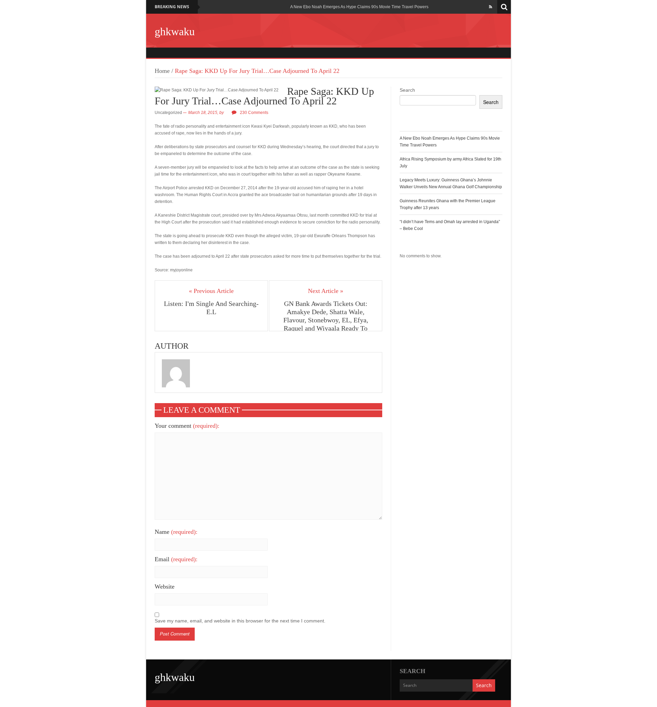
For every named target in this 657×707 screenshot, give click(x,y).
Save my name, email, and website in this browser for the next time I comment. (240, 621)
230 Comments (254, 112)
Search (407, 90)
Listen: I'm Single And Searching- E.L (211, 308)
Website (165, 586)
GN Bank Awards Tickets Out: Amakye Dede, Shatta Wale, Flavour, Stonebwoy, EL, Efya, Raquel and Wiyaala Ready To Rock (325, 320)
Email (176, 559)
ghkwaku (175, 31)
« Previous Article (211, 290)
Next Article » (325, 290)
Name (176, 531)
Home (162, 70)
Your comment (187, 425)
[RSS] (490, 6)
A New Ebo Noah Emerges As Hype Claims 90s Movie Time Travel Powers (359, 6)
